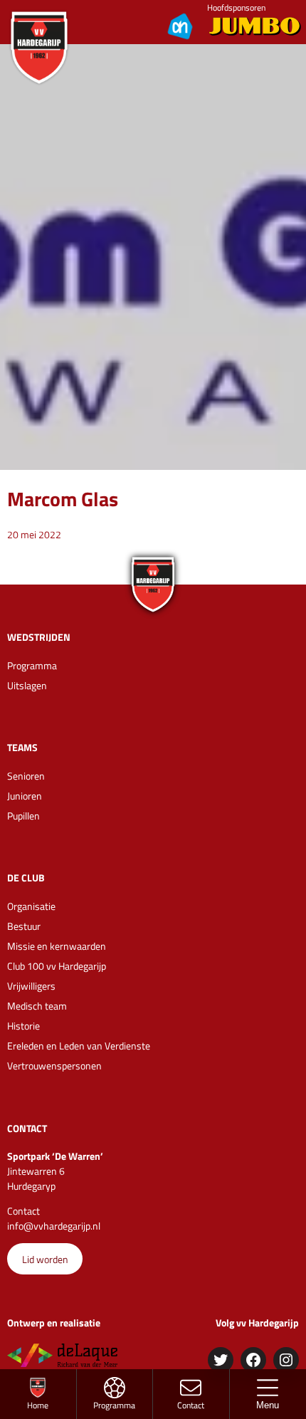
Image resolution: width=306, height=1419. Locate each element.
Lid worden (45, 1259)
